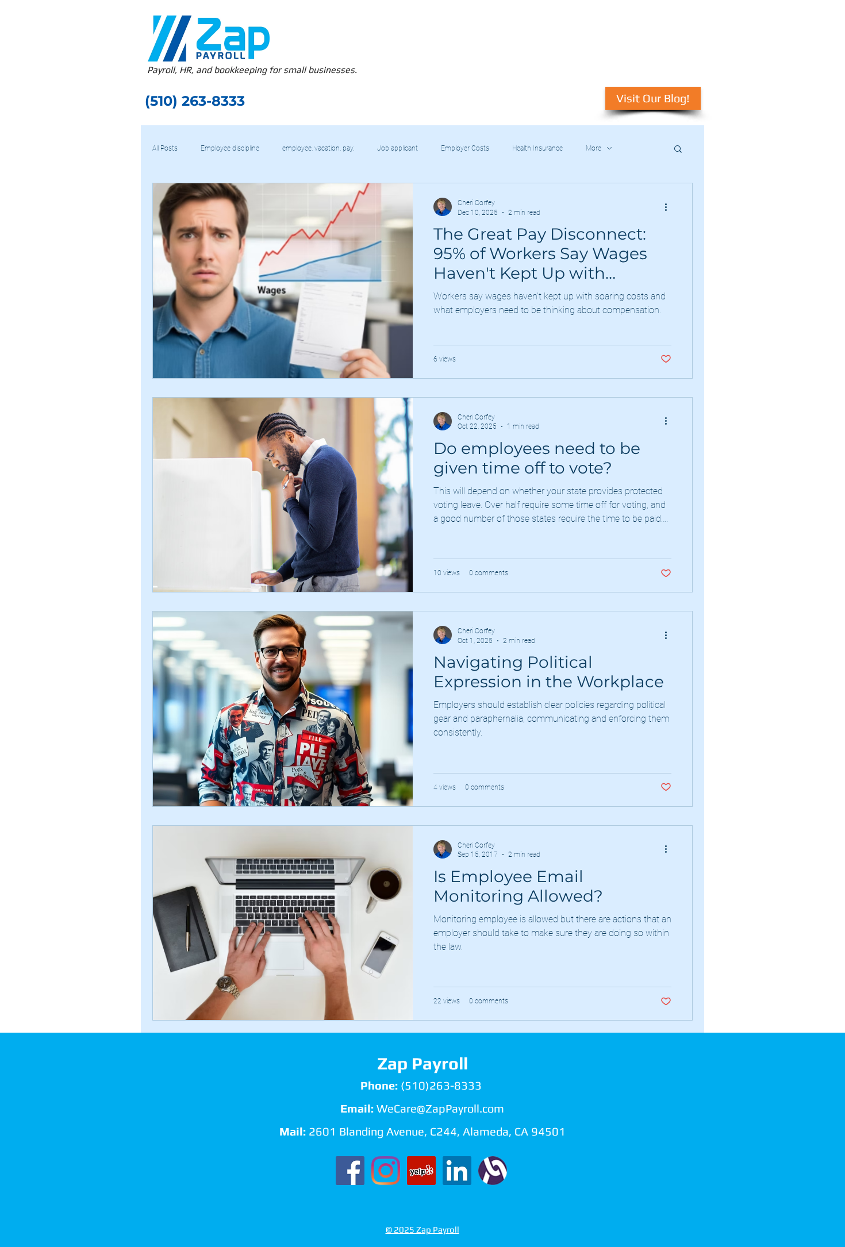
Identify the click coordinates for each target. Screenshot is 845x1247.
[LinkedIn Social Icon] (457, 1170)
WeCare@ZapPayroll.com (440, 1108)
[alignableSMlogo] (492, 1170)
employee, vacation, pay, (318, 148)
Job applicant (397, 148)
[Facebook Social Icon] (350, 1170)
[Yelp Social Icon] (421, 1170)
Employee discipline (230, 148)
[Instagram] (385, 1170)
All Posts (165, 148)
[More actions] (670, 207)
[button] (678, 150)
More (593, 148)
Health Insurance (537, 148)
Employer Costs (465, 148)
